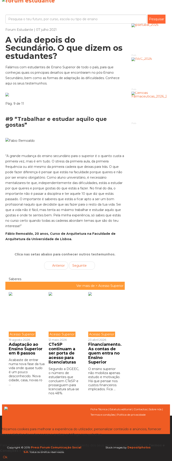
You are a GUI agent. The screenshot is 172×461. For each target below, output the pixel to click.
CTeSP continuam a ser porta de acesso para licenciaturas (62, 353)
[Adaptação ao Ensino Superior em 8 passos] (27, 314)
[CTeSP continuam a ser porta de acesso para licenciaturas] (65, 314)
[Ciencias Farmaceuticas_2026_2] (149, 106)
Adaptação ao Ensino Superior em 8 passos (26, 349)
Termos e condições (102, 414)
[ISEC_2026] (149, 72)
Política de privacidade (131, 414)
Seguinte (80, 266)
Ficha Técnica (99, 409)
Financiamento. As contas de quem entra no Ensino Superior (105, 353)
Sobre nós (155, 409)
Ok (5, 457)
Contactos (140, 409)
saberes (14, 279)
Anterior (58, 266)
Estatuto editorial (121, 409)
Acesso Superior (110, 286)
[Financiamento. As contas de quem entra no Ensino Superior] (104, 314)
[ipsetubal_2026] (149, 38)
